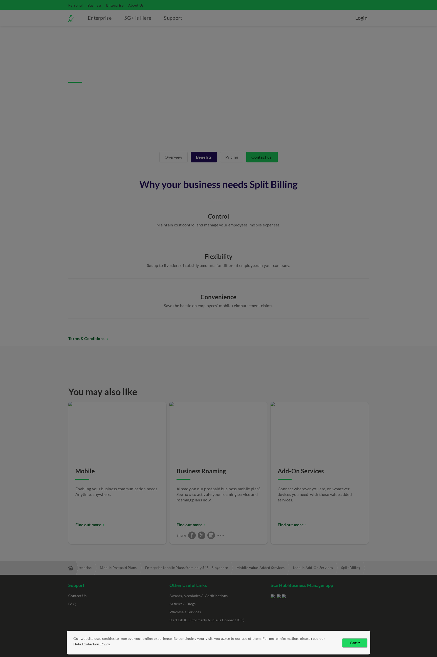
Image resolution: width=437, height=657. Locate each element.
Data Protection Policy (91, 644)
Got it (355, 642)
